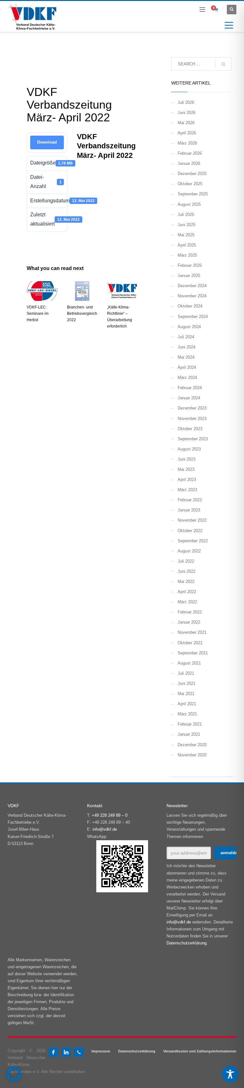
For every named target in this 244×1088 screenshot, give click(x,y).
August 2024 (189, 326)
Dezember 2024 (192, 285)
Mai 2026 (186, 122)
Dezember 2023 (192, 408)
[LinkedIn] (66, 1052)
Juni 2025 (186, 224)
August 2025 (189, 204)
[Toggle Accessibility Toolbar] (230, 1074)
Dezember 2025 (192, 173)
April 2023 (187, 479)
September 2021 (193, 653)
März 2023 (187, 489)
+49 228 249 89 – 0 (109, 815)
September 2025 (193, 194)
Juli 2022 (186, 561)
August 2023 (189, 449)
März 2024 (187, 377)
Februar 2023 (190, 499)
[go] (223, 64)
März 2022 (187, 601)
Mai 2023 (186, 469)
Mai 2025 (186, 235)
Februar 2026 (190, 153)
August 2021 (189, 663)
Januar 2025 (189, 275)
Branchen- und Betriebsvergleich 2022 (82, 313)
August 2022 (189, 551)
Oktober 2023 (190, 428)
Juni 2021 (186, 683)
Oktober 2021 (190, 642)
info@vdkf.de (104, 829)
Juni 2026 (186, 112)
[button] (14, 1074)
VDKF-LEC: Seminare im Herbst (38, 313)
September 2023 (193, 438)
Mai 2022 (186, 581)
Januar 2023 (189, 510)
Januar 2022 (189, 622)
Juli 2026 (186, 102)
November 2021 (192, 632)
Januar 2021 (189, 734)
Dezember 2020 (192, 744)
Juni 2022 (186, 571)
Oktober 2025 (190, 183)
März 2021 (187, 714)
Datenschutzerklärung (186, 943)
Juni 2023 (186, 459)
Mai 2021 (186, 693)
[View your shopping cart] (216, 9)
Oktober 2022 (190, 530)
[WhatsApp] (79, 1052)
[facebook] (53, 1052)
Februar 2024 (190, 387)
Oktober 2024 (190, 306)
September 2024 (193, 316)
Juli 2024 (186, 337)
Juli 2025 (186, 214)
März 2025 (187, 255)
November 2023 (192, 418)
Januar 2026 (189, 163)
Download (47, 142)
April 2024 (187, 367)
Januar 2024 (189, 397)
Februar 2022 (190, 612)
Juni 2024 (186, 347)
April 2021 (187, 703)
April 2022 (187, 591)
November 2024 (192, 296)
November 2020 (192, 755)
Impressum (101, 1051)
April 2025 (187, 245)
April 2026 (187, 133)
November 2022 (192, 520)
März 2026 (187, 143)
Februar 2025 (190, 265)
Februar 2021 (190, 724)
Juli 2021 (186, 673)
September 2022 (193, 540)
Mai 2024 (186, 357)
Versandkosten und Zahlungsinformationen (199, 1051)
